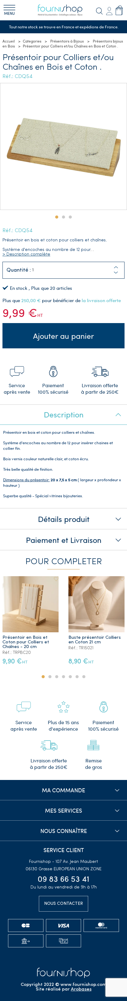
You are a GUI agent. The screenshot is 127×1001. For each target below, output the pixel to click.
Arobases (81, 989)
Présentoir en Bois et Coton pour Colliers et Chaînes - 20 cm (25, 642)
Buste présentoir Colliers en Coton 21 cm (94, 640)
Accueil (8, 41)
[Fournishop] (63, 10)
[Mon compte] (109, 10)
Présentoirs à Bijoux (67, 41)
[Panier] (119, 10)
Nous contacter (63, 903)
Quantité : (18, 270)
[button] (116, 272)
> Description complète (26, 254)
